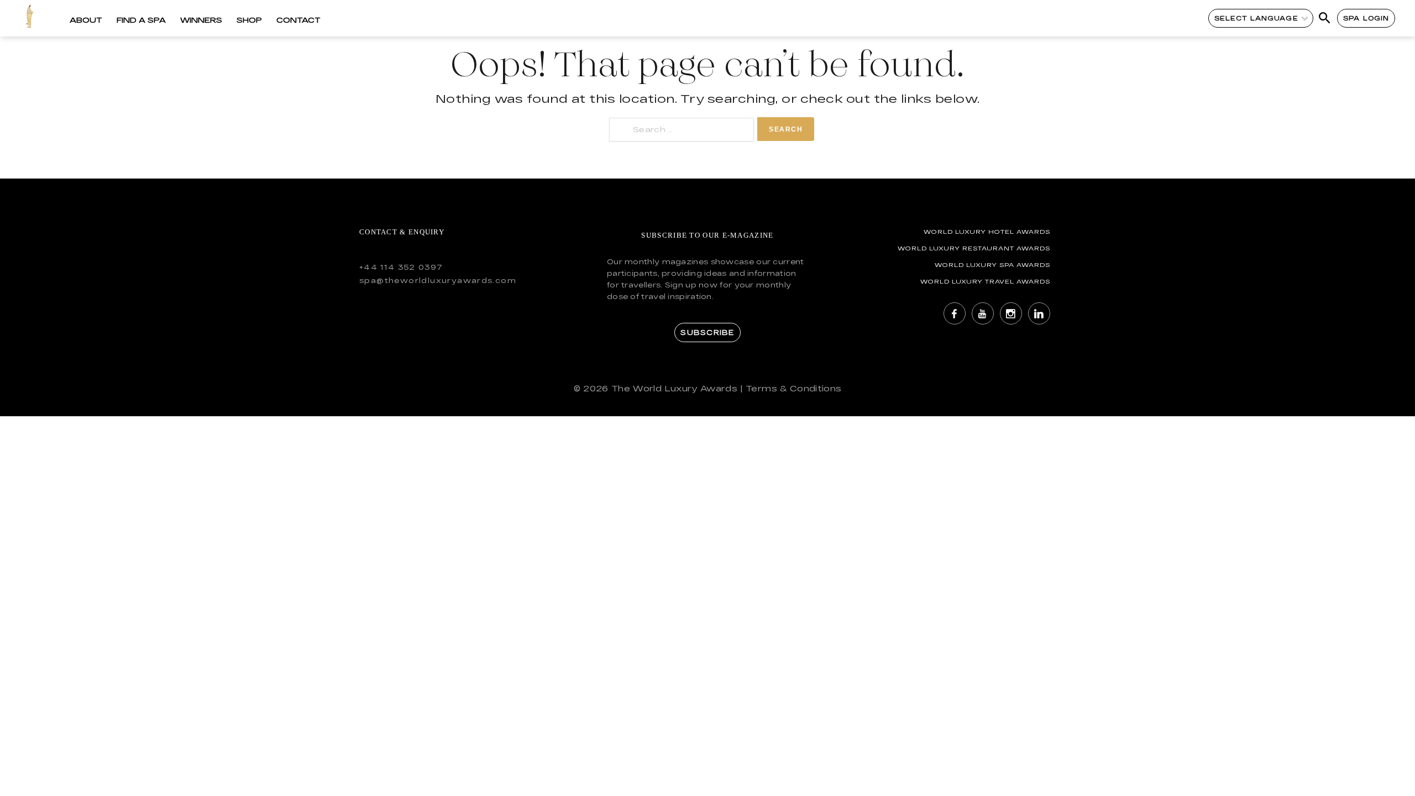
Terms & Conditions (793, 388)
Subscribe (707, 332)
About (86, 19)
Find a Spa (141, 19)
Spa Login (1366, 18)
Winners (201, 19)
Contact (298, 19)
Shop (249, 19)
